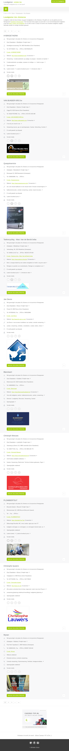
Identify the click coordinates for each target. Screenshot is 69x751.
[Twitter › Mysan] (8, 671)
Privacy (37, 747)
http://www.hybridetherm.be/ (19, 55)
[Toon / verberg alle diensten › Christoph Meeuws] (36, 462)
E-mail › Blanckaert (12, 388)
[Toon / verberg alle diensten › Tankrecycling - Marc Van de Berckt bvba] (36, 266)
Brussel (19, 507)
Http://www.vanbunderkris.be (19, 120)
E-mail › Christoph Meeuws (14, 452)
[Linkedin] (37, 742)
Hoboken (16, 641)
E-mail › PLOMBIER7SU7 (13, 517)
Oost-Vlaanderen (11, 42)
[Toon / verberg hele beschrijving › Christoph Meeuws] (36, 459)
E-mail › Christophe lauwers (14, 582)
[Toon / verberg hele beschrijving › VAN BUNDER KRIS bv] (36, 124)
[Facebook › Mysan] (11, 671)
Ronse (18, 305)
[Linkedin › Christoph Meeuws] (15, 472)
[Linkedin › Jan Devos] (15, 336)
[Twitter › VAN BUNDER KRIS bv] (8, 140)
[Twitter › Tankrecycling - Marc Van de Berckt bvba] (8, 279)
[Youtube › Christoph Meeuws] (19, 472)
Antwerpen (9, 170)
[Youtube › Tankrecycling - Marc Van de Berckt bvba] (19, 279)
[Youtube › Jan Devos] (19, 336)
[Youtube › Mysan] (19, 671)
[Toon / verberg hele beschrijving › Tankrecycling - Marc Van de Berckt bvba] (36, 263)
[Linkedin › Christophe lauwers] (15, 602)
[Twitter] (30, 742)
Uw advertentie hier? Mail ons (34, 727)
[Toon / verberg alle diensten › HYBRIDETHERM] (36, 62)
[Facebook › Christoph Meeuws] (11, 472)
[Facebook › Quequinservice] (11, 203)
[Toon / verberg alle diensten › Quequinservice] (36, 190)
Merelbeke (19, 42)
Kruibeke (19, 378)
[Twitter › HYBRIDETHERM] (8, 75)
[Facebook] (34, 742)
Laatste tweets (11, 69)
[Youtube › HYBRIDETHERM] (19, 75)
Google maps (27, 42)
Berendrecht (17, 170)
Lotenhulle (19, 442)
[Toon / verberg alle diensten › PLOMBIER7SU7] (36, 527)
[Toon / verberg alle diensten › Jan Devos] (36, 326)
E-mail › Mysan (11, 651)
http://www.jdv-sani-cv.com (19, 319)
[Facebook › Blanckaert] (11, 408)
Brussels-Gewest (11, 507)
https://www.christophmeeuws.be (20, 455)
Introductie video (37, 69)
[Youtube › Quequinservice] (19, 203)
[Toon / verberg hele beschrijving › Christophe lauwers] (36, 589)
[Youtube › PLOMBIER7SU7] (19, 540)
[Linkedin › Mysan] (15, 671)
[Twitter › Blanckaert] (8, 408)
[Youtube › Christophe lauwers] (19, 602)
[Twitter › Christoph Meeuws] (8, 472)
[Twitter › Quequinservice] (8, 203)
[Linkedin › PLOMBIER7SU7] (15, 540)
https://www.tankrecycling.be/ (19, 259)
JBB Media (33, 747)
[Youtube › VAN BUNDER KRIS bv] (19, 140)
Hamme (19, 107)
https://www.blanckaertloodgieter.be (21, 392)
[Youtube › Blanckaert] (19, 408)
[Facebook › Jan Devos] (11, 336)
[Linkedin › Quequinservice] (15, 203)
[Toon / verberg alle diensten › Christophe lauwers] (36, 592)
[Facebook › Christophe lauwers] (11, 602)
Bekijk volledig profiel (16, 94)
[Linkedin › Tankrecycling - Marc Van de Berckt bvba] (15, 279)
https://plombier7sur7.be (18, 520)
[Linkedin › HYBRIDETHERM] (15, 75)
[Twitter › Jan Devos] (8, 336)
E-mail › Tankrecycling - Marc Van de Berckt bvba (20, 256)
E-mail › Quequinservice (13, 180)
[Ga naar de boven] (63, 93)
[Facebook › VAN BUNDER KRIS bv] (11, 140)
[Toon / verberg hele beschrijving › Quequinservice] (36, 187)
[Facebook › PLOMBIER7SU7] (11, 540)
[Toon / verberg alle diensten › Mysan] (36, 661)
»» (18, 31)
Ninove (18, 572)
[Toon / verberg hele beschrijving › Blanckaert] (36, 395)
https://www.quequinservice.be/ (20, 183)
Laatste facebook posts (24, 69)
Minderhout (16, 246)
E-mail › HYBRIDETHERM (13, 52)
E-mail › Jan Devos (12, 315)
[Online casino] (35, 710)
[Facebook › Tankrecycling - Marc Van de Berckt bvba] (11, 279)
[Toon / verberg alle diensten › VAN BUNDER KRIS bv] (36, 127)
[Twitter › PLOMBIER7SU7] (8, 540)
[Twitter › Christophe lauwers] (8, 602)
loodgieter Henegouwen (17, 21)
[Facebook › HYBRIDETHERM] (11, 75)
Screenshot (31, 55)
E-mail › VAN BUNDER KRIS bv (15, 117)
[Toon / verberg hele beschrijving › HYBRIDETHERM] (36, 59)
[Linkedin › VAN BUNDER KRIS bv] (15, 140)
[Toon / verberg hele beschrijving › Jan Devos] (36, 322)
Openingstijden (11, 65)
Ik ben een (58, 1)
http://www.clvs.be (16, 585)
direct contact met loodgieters (17, 23)
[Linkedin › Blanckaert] (15, 408)
